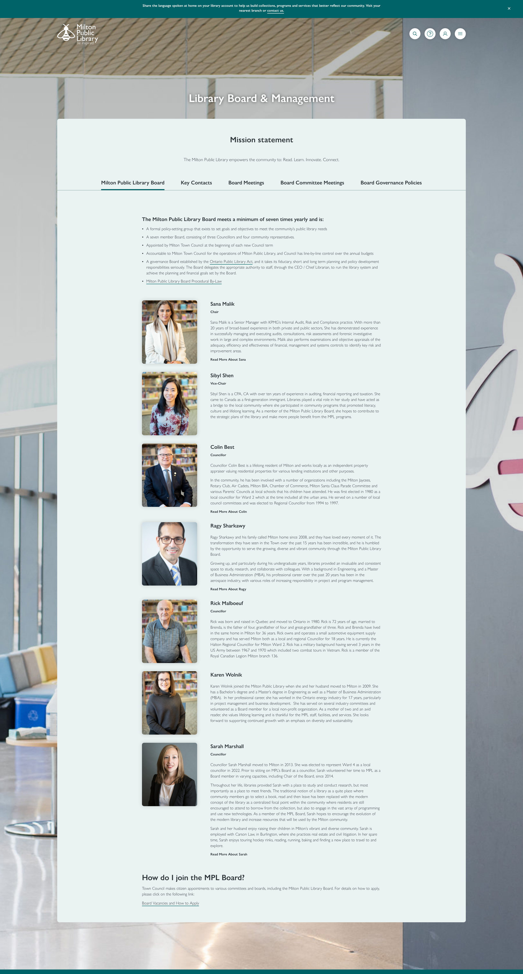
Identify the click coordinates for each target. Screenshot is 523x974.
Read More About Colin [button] (228, 507)
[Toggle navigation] (460, 28)
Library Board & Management (261, 93)
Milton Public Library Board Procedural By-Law (184, 276)
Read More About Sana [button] (228, 354)
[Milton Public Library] (77, 28)
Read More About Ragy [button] (228, 584)
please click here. (347, 5)
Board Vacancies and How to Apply (170, 898)
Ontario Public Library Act (231, 256)
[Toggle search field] (414, 28)
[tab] (133, 179)
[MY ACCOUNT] (445, 28)
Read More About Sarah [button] (228, 849)
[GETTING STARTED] (430, 28)
